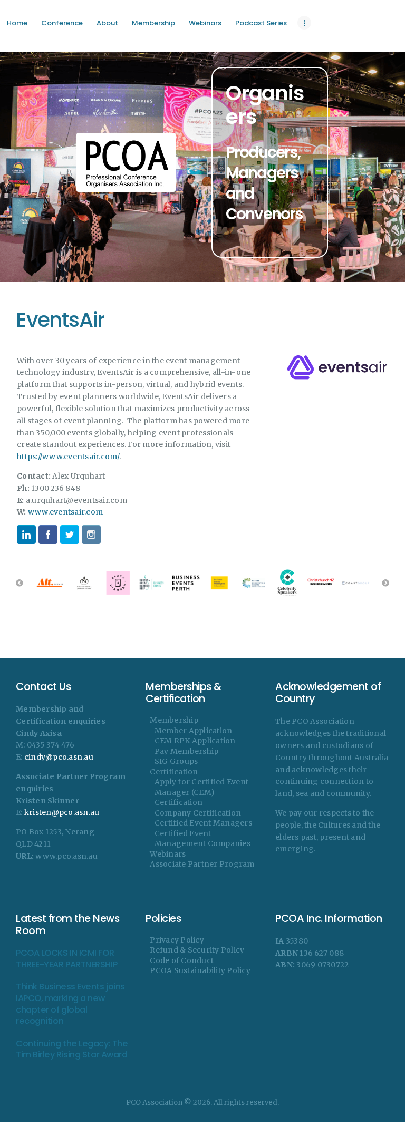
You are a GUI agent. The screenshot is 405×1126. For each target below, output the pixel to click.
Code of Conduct (182, 960)
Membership (174, 720)
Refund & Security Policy (197, 950)
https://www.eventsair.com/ (68, 456)
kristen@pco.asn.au (62, 812)
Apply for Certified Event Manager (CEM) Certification (201, 792)
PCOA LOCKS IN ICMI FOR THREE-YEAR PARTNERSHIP (66, 958)
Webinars (168, 854)
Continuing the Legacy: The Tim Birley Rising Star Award (72, 1049)
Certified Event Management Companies (202, 839)
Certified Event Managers (203, 823)
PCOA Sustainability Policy (200, 970)
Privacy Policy (177, 940)
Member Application (194, 730)
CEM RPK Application (195, 740)
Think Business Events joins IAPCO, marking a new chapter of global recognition (70, 1003)
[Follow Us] (26, 534)
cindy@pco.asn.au (58, 757)
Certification (174, 771)
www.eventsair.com (65, 512)
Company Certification (198, 813)
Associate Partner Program (202, 864)
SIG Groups (176, 761)
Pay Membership (187, 751)
